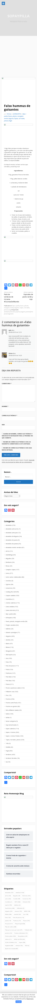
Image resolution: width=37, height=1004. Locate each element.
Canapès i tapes (11, 569)
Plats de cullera (10, 927)
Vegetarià (10, 314)
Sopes (22, 942)
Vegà (10, 121)
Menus (8, 647)
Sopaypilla (18, 15)
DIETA (17, 902)
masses (18, 911)
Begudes (8, 558)
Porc (7, 695)
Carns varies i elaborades (13, 577)
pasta (8, 920)
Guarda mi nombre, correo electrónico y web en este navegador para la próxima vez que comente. (17, 436)
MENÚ (27, 911)
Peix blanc (9, 677)
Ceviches (8, 581)
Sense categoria (11, 721)
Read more (29, 999)
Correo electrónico (9, 415)
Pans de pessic (10, 666)
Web (3, 424)
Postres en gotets (11, 706)
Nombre (5, 406)
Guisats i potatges (11, 632)
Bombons (9, 562)
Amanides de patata (12, 544)
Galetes (8, 629)
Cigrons (8, 584)
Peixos (8, 684)
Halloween (20, 908)
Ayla (10, 330)
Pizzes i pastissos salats (13, 688)
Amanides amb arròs (12, 529)
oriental (28, 312)
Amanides (9, 525)
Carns (7, 573)
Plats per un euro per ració (13, 930)
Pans (7, 662)
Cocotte (16, 899)
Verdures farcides (11, 758)
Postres (8, 699)
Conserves (9, 588)
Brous (7, 566)
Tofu (7, 743)
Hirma (9, 114)
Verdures (8, 754)
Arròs (7, 551)
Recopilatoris (22, 936)
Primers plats (10, 936)
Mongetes (9, 651)
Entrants (12, 312)
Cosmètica (9, 599)
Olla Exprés (9, 654)
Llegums (11, 118)
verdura (19, 945)
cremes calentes (11, 603)
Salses (8, 714)
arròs (8, 896)
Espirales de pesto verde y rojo (27, 295)
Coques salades (10, 595)
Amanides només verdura (13, 547)
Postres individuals (21, 933)
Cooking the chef (11, 592)
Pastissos (9, 673)
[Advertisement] (18, 55)
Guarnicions (9, 908)
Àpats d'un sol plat (11, 948)
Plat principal (20, 923)
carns (8, 899)
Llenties (8, 640)
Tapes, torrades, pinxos (13, 740)
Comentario (6, 383)
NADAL (8, 914)
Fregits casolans (11, 625)
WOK (27, 945)
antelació (7, 312)
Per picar (9, 923)
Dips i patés (16, 306)
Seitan (7, 717)
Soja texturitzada (11, 725)
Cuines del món (10, 610)
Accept (18, 1001)
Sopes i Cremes (10, 732)
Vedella (8, 747)
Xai (6, 762)
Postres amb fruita (11, 703)
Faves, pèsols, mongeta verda (15, 621)
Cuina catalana (10, 606)
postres (8, 933)
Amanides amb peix (12, 533)
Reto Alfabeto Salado (12, 710)
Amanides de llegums (12, 536)
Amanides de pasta (12, 540)
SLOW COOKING (11, 942)
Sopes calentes (10, 728)
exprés (18, 312)
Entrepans (9, 617)
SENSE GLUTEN (19, 939)
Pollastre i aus (10, 691)
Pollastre (28, 930)
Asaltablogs (9, 555)
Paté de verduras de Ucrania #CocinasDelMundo (11, 297)
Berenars (26, 896)
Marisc (8, 643)
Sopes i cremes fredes (13, 736)
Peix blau (8, 680)
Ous (7, 658)
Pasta (7, 669)
